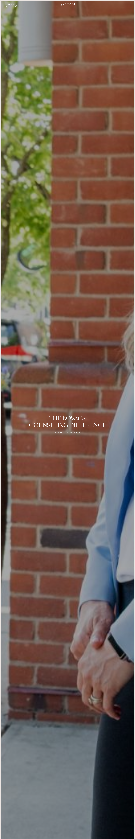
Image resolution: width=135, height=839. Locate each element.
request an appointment (67, 432)
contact (11, 4)
